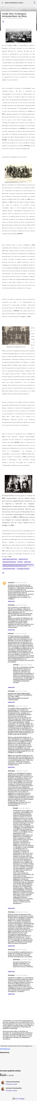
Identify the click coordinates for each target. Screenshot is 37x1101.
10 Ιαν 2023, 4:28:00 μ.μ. (24, 808)
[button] (3, 22)
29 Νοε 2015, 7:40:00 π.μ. (26, 664)
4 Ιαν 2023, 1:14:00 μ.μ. (21, 949)
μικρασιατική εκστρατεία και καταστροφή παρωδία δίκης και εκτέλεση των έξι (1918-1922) (18, 565)
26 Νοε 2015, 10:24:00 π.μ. (21, 582)
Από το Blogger (20, 1098)
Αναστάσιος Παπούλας (10, 559)
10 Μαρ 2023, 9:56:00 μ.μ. (21, 975)
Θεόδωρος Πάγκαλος (9, 562)
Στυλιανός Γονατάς (23, 568)
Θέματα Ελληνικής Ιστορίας (14, 2)
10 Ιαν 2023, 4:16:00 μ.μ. (26, 959)
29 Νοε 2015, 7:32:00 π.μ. (21, 633)
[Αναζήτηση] (35, 3)
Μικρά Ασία (27, 562)
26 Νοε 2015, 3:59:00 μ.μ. (21, 605)
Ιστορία (20, 562)
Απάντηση (11, 601)
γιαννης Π (11, 582)
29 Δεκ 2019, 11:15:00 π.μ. (21, 706)
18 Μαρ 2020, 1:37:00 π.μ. (21, 912)
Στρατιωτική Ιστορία (9, 568)
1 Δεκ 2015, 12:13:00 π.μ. (21, 691)
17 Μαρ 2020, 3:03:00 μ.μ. (21, 771)
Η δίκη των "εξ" (23, 559)
